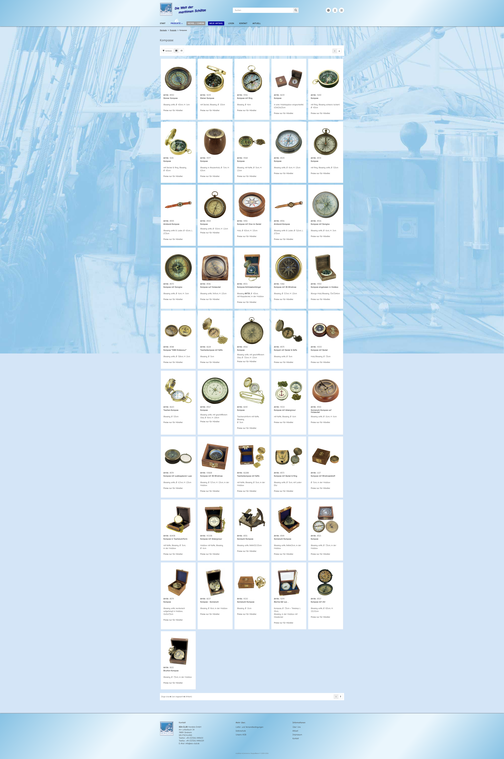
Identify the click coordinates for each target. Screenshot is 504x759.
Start (162, 23)
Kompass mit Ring (244, 98)
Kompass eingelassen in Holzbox (324, 287)
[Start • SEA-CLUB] (166, 10)
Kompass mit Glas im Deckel (249, 224)
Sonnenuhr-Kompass (282, 539)
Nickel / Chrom (196, 23)
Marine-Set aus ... (281, 602)
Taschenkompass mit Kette (211, 350)
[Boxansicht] (176, 50)
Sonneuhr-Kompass (245, 539)
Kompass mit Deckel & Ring (285, 476)
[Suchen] (295, 10)
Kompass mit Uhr (318, 602)
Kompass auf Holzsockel (210, 287)
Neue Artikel (216, 23)
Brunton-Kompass (170, 671)
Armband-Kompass (171, 224)
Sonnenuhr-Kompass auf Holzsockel (321, 411)
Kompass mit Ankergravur (285, 410)
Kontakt (243, 23)
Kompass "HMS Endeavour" (174, 350)
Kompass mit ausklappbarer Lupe (177, 476)
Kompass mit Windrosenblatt (323, 476)
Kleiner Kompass (207, 98)
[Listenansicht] (181, 50)
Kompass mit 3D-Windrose (285, 287)
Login (231, 23)
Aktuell (257, 23)
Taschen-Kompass (170, 410)
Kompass (277, 98)
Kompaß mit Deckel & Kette (285, 350)
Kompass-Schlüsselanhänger (249, 287)
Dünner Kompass (170, 98)
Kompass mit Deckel (319, 350)
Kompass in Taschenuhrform (175, 539)
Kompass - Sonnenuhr (209, 602)
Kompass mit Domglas (320, 224)
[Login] (335, 10)
